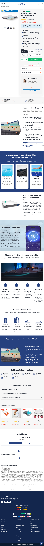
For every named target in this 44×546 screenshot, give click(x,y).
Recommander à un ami (35, 531)
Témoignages (18, 529)
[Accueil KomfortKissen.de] (21, 3)
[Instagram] (5, 502)
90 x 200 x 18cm (24, 52)
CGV (31, 523)
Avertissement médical (34, 521)
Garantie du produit (34, 527)
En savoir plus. (28, 26)
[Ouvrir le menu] (2, 4)
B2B (16, 533)
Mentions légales (33, 525)
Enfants (2, 525)
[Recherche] (5, 4)
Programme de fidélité (20, 525)
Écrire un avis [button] (15, 443)
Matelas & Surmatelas (5, 521)
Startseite (3, 6)
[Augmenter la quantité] (26, 59)
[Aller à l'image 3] (8, 28)
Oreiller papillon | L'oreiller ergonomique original (38, 420)
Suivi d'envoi (18, 531)
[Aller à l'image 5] (13, 28)
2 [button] (20, 451)
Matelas (7, 6)
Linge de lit (3, 527)
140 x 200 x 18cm (38, 52)
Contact (17, 527)
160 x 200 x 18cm (24, 55)
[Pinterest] (10, 502)
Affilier (31, 533)
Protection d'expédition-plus (21, 536)
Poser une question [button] (29, 443)
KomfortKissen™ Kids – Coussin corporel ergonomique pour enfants (5, 420)
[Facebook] (2, 502)
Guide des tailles (38, 49)
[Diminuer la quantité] (22, 59)
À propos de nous (19, 521)
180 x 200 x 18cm (31, 55)
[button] (24, 451)
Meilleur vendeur (4, 531)
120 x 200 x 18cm (31, 52)
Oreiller (2, 523)
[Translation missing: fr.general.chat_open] (41, 543)
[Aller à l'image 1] (2, 28)
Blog (31, 529)
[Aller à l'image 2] (5, 28)
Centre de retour (19, 538)
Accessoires (3, 529)
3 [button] (22, 451)
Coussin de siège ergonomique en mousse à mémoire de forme (27, 420)
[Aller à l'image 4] (11, 28)
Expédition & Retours (20, 534)
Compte (17, 523)
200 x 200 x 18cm (38, 55)
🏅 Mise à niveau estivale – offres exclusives (7, 0)
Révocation (18, 540)
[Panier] (42, 4)
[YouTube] (7, 502)
